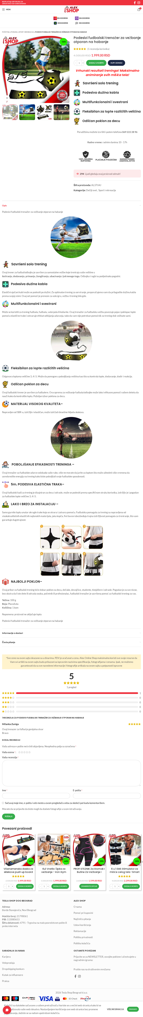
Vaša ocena (8, 752)
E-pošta (77, 790)
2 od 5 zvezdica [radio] (22, 752)
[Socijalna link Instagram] (139, 2)
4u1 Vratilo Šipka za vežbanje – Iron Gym (53, 870)
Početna (5, 32)
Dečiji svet (91, 190)
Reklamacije (80, 931)
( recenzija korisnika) (98, 48)
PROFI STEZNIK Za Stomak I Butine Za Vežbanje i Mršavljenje (89, 872)
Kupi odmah (116, 63)
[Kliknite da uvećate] (7, 98)
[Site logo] (71, 9)
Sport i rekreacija (26, 32)
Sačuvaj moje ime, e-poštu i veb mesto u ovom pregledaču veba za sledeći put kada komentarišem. (55, 802)
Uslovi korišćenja (82, 925)
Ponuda (14, 32)
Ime (4, 790)
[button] (25, 886)
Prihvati (133, 1009)
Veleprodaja (8, 962)
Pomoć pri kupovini (83, 912)
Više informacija (115, 1009)
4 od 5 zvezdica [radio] (27, 752)
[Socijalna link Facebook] (135, 2)
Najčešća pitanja (82, 919)
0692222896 (62, 23)
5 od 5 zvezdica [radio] (29, 752)
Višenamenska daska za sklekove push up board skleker (18, 872)
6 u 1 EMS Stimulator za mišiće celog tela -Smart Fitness (125, 872)
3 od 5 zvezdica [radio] (24, 752)
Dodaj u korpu (96, 63)
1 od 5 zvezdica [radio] (19, 752)
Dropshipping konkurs (13, 968)
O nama (78, 906)
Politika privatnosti (83, 937)
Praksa (5, 981)
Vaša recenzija (10, 757)
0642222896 (62, 18)
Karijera (6, 956)
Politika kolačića (82, 943)
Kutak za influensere (12, 974)
